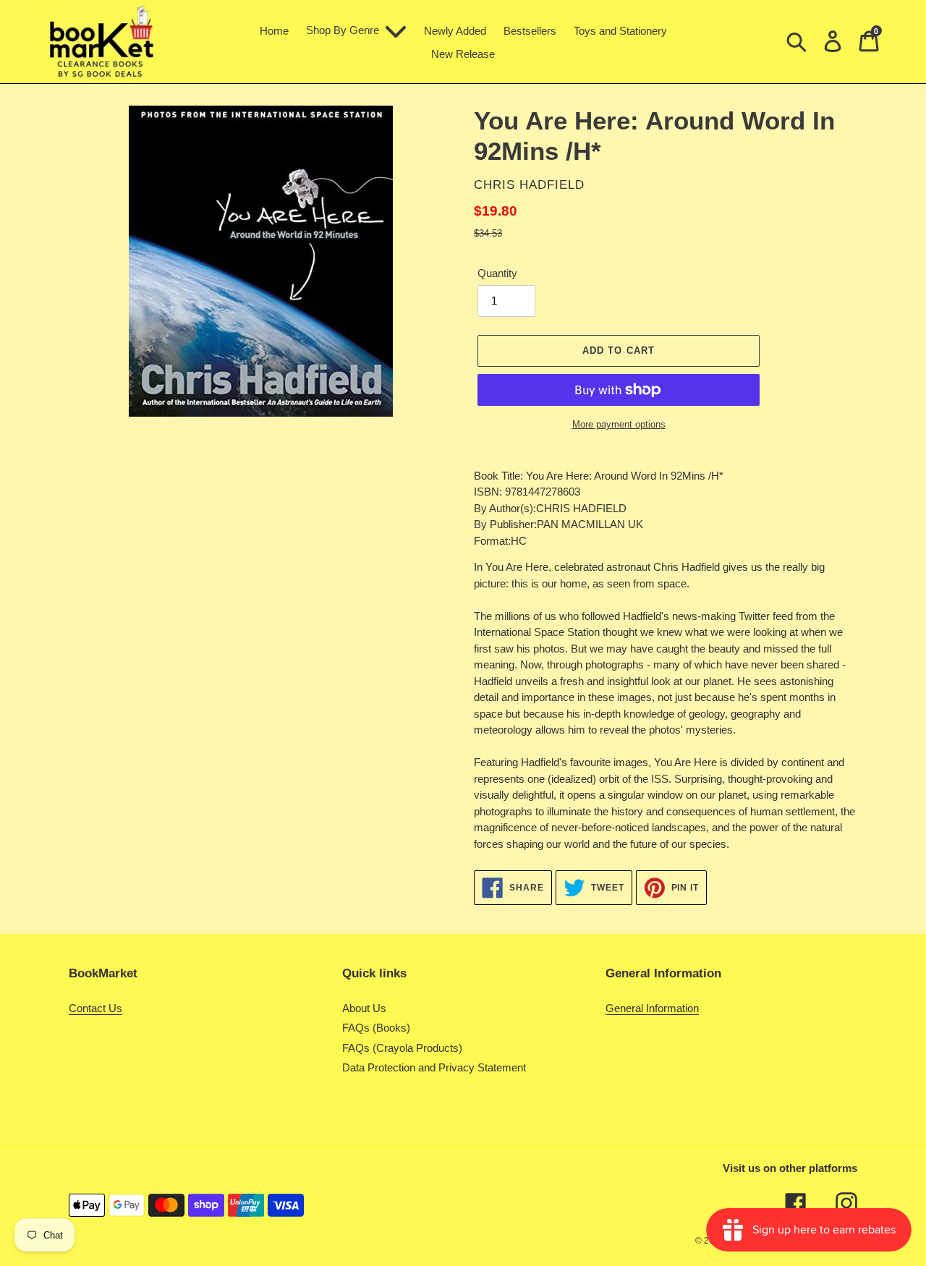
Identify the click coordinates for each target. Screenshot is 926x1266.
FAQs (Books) (376, 1027)
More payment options (619, 424)
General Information (652, 1008)
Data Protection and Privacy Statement (434, 1067)
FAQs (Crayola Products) (402, 1048)
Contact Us (95, 1008)
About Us (364, 1008)
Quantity (497, 273)
